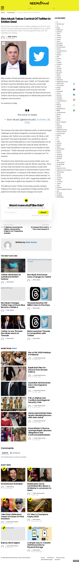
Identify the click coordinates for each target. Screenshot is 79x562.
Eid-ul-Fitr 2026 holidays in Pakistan (39, 353)
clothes (59, 35)
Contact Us (50, 557)
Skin (58, 160)
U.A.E (58, 185)
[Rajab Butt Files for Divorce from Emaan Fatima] (13, 374)
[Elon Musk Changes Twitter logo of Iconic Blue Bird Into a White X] (13, 294)
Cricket (59, 39)
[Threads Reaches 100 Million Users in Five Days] (39, 294)
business (59, 31)
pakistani (59, 128)
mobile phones (61, 112)
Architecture (60, 24)
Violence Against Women (64, 189)
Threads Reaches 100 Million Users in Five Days (38, 304)
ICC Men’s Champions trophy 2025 (37, 515)
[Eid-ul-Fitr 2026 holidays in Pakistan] (13, 358)
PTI (58, 139)
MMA (58, 110)
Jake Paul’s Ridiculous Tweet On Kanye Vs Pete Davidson (12, 516)
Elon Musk (60, 45)
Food (58, 60)
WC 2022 (59, 193)
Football (59, 64)
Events (59, 49)
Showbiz (59, 158)
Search (54, 9)
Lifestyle (59, 97)
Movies (59, 114)
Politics (59, 135)
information (60, 85)
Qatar (58, 141)
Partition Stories (61, 131)
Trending (4, 469)
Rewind (59, 145)
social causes (61, 162)
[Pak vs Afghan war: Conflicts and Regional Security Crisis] (13, 404)
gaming (59, 70)
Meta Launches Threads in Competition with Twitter (38, 333)
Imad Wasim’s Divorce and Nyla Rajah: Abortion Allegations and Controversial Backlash (39, 431)
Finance (59, 58)
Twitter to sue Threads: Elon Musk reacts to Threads (12, 333)
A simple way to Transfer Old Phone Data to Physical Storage (39, 544)
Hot (30, 528)
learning (59, 95)
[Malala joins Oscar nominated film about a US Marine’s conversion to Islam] (39, 475)
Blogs (58, 28)
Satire (58, 147)
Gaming (59, 68)
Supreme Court (61, 168)
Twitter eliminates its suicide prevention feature (11, 276)
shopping (59, 154)
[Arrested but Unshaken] (13, 475)
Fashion (59, 55)
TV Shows (60, 181)
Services (57, 559)
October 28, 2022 (37, 121)
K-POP (59, 89)
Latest (58, 93)
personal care (61, 133)
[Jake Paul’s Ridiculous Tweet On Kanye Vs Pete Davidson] (13, 505)
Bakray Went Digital (10, 542)
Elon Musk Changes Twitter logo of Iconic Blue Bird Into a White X (13, 305)
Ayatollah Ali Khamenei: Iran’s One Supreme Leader (39, 384)
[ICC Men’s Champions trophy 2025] (39, 505)
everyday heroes (62, 51)
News (14, 348)
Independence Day (62, 81)
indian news (60, 83)
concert (59, 37)
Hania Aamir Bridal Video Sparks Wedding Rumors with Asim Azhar (40, 415)
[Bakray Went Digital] (13, 534)
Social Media (60, 164)
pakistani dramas (62, 129)
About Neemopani (47, 559)
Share (3, 43)
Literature (60, 99)
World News (60, 197)
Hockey (59, 78)
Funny (58, 66)
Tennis (59, 174)
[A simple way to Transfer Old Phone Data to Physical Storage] (39, 534)
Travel (58, 176)
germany (59, 72)
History (59, 76)
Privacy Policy (60, 557)
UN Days (59, 187)
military (59, 106)
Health (59, 74)
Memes (59, 104)
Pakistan (59, 126)
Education (60, 43)
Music (58, 116)
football (59, 62)
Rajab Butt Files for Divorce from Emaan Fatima (37, 369)
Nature (59, 118)
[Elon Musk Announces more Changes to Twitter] (39, 265)
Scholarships (60, 149)
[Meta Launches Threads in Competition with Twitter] (39, 322)
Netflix (58, 120)
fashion (59, 53)
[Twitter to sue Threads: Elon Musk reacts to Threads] (13, 322)
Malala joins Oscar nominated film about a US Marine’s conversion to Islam (39, 487)
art (57, 26)
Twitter (59, 183)
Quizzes (59, 143)
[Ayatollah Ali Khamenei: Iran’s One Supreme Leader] (13, 389)
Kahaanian (60, 91)
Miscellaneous (61, 108)
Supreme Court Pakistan (64, 170)
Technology (60, 172)
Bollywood (60, 30)
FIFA (58, 56)
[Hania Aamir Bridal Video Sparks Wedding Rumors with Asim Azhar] (13, 419)
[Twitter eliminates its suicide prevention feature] (13, 265)
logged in (11, 457)
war (58, 191)
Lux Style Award (61, 101)
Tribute (59, 179)
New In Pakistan (61, 122)
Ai (57, 22)
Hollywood (60, 80)
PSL (58, 137)
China (58, 33)
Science (59, 151)
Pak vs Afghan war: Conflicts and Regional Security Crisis (39, 400)
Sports (59, 166)
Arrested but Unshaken (12, 483)
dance (58, 41)
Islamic (59, 87)
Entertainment (61, 47)
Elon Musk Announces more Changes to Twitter (39, 275)
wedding (59, 195)
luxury (58, 103)
